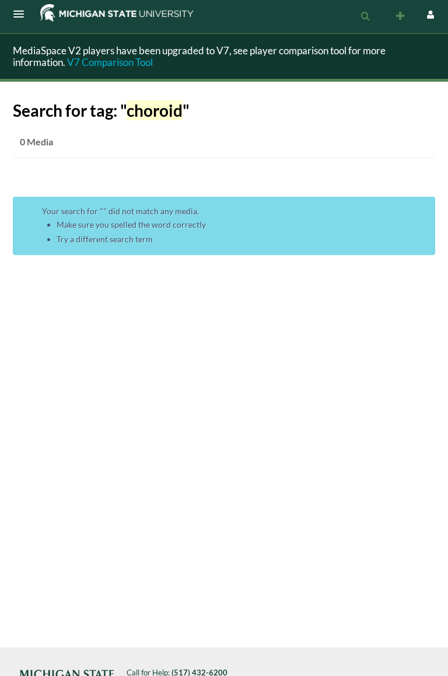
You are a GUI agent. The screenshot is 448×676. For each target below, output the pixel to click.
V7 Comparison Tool (110, 62)
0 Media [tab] (36, 141)
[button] (22, 14)
